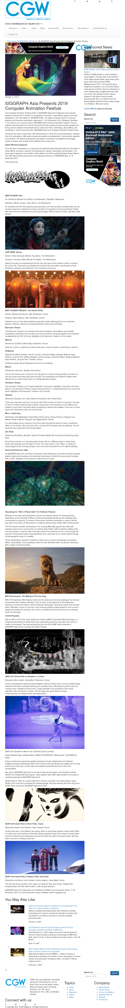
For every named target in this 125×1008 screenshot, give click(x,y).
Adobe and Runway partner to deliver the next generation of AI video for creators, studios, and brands (53, 907)
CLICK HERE (89, 108)
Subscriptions (104, 987)
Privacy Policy (104, 989)
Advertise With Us (100, 28)
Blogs (42, 28)
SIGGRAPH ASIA (26, 41)
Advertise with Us (105, 994)
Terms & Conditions (106, 992)
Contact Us (13, 34)
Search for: (88, 119)
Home (71, 987)
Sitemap (102, 997)
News (71, 989)
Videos (34, 28)
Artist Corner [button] (68, 28)
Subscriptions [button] (82, 28)
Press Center (12, 41)
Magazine (73, 992)
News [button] (24, 28)
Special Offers (53, 28)
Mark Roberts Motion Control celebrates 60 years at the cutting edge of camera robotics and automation (53, 950)
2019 (37, 41)
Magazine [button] (13, 28)
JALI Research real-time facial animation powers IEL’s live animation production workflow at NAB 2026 (51, 928)
